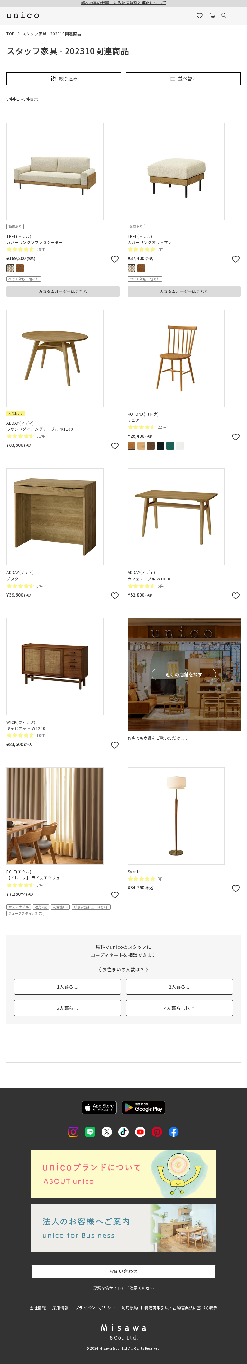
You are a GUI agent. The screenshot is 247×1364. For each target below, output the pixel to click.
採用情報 (60, 1307)
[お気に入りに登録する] (115, 260)
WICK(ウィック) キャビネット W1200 (25, 725)
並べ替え (187, 78)
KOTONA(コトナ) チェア (143, 417)
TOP (10, 33)
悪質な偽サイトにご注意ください (123, 1287)
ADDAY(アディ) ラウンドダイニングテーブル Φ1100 (39, 426)
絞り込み (68, 78)
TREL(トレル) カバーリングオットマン (150, 239)
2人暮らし (179, 986)
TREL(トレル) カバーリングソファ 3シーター (34, 239)
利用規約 (130, 1307)
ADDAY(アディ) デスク (20, 575)
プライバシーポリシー (95, 1307)
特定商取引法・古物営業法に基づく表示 (180, 1307)
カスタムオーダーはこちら (63, 291)
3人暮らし (67, 1008)
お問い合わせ (123, 1271)
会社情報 (38, 1307)
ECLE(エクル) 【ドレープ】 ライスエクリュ (33, 874)
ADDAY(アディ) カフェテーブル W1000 (149, 575)
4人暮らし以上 (179, 1008)
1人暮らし (67, 986)
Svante (134, 871)
